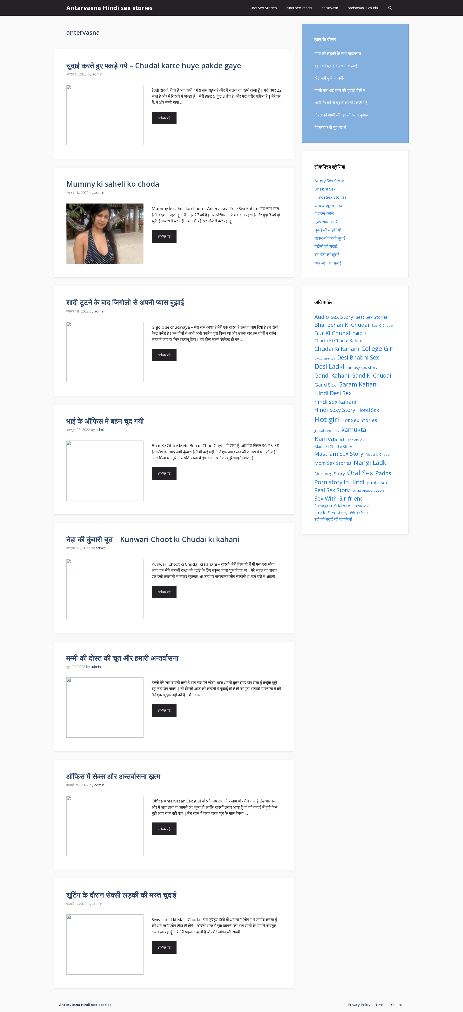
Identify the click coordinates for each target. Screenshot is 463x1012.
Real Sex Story (332, 490)
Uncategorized (328, 205)
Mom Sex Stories (332, 463)
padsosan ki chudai (363, 7)
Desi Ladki (329, 366)
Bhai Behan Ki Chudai (341, 324)
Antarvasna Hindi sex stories (109, 8)
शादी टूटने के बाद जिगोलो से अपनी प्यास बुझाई (125, 302)
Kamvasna (329, 438)
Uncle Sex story (330, 512)
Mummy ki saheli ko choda (112, 184)
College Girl (377, 348)
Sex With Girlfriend (339, 498)
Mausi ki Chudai (378, 454)
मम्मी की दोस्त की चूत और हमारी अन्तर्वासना (122, 658)
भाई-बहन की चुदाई (327, 262)
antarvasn (330, 7)
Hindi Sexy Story (334, 410)
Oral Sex (360, 472)
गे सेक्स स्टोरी (324, 213)
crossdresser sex (324, 358)
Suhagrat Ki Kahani (333, 506)
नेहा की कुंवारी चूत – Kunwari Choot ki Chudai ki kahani (152, 539)
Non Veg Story (329, 473)
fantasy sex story (361, 367)
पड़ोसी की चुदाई (325, 246)
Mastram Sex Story (338, 453)
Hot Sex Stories (359, 420)
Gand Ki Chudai (371, 375)
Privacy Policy (359, 1004)
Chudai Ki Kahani (336, 349)
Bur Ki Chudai (332, 333)
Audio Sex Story (333, 316)
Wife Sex (359, 512)
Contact (397, 1004)
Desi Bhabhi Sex (358, 357)
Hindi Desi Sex (333, 393)
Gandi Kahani (331, 375)
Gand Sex (325, 384)
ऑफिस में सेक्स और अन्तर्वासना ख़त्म (113, 776)
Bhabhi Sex (325, 189)
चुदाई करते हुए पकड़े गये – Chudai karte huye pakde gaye (153, 65)
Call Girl (359, 333)
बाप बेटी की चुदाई (326, 254)
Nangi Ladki (371, 462)
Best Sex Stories (371, 317)
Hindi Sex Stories (263, 7)
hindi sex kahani (299, 7)
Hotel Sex (368, 410)
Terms (380, 1004)
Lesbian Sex (355, 440)
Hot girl (326, 419)
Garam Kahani (358, 384)
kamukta (353, 429)
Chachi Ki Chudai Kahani (339, 340)
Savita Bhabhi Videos (368, 491)
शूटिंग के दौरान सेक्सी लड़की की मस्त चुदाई (121, 895)
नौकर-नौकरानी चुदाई (329, 238)
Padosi (384, 473)
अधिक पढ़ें (164, 117)
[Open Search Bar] (390, 8)
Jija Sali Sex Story (326, 430)
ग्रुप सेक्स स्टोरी (326, 221)
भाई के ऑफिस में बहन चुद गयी (105, 421)
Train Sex (361, 506)
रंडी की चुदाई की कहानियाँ (333, 519)
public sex (377, 482)
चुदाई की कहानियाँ (327, 230)
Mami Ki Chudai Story (333, 446)
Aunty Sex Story (329, 180)
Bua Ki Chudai (382, 325)
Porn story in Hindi (339, 482)
